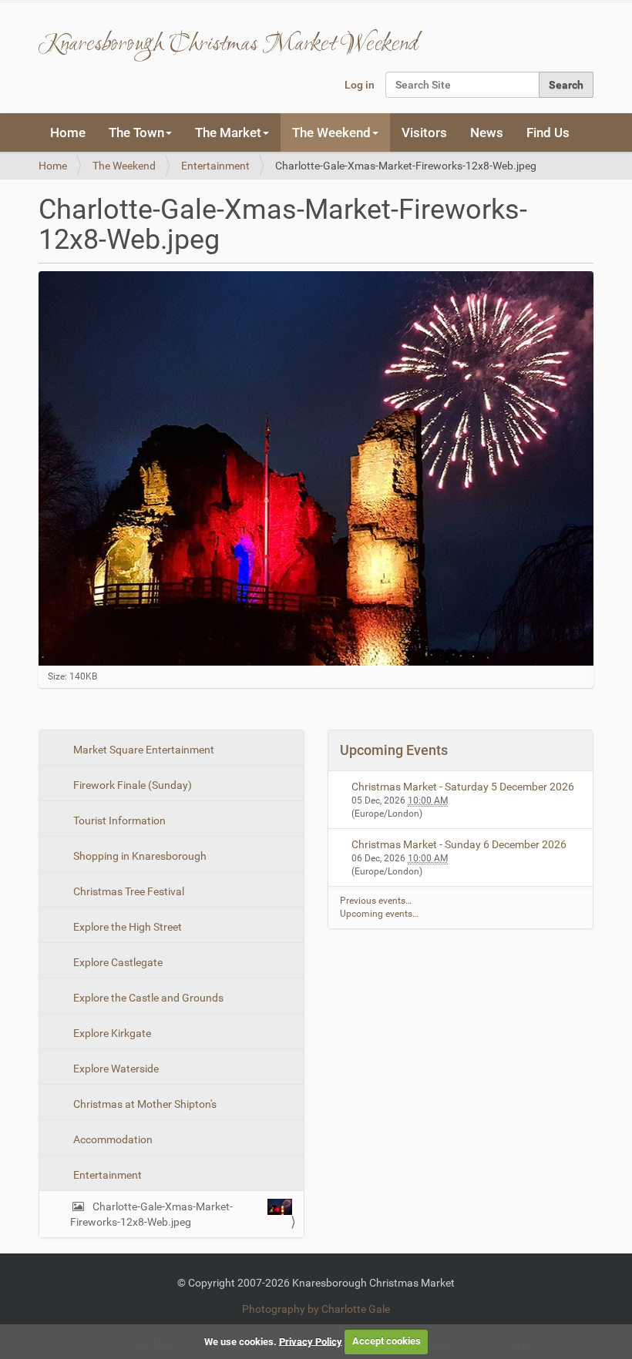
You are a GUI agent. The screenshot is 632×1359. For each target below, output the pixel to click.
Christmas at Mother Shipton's (144, 1104)
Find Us (548, 132)
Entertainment (215, 165)
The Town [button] (136, 132)
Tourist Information (118, 820)
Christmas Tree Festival (127, 891)
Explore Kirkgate (111, 1033)
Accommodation (112, 1139)
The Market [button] (228, 132)
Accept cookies (386, 1341)
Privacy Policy (310, 1341)
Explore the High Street (126, 927)
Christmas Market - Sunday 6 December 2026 (458, 844)
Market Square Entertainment (142, 749)
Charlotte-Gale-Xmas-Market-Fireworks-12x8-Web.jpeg (151, 1214)
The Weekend (124, 165)
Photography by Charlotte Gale (316, 1309)
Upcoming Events (394, 750)
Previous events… (376, 900)
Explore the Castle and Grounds (147, 998)
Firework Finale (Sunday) (131, 785)
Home (68, 132)
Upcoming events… (379, 913)
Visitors (424, 132)
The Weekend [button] (331, 132)
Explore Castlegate (117, 962)
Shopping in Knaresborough (139, 856)
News (486, 132)
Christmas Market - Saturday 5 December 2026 (462, 786)
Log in (360, 85)
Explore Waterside (115, 1068)
